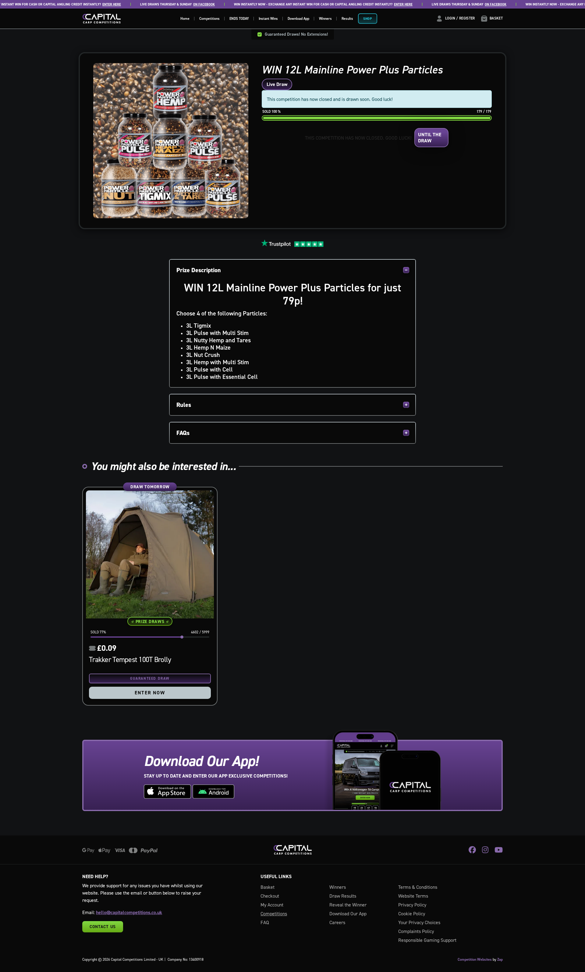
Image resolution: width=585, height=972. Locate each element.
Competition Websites (475, 959)
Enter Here (99, 4)
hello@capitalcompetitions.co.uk (129, 912)
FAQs (183, 433)
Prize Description (198, 270)
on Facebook (191, 4)
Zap (500, 959)
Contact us (103, 926)
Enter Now (150, 692)
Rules (183, 405)
